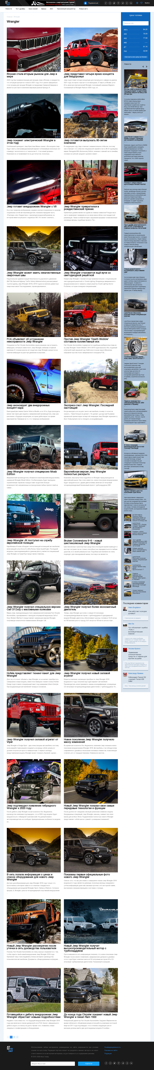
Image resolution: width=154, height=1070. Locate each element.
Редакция (108, 1053)
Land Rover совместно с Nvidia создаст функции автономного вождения (133, 138)
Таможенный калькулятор (66, 9)
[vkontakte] (131, 3)
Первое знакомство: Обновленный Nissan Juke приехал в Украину (134, 402)
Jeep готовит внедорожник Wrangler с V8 (31, 207)
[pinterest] (118, 3)
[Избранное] (141, 3)
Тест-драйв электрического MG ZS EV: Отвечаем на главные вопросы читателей (135, 226)
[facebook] (105, 3)
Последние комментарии (135, 603)
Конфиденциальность (113, 1047)
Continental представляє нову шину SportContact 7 (134, 357)
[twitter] (114, 3)
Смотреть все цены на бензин (136, 57)
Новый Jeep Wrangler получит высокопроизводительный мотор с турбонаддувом (85, 948)
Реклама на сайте (111, 1050)
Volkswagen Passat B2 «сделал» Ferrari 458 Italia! (137, 679)
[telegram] (122, 3)
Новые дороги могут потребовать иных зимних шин (134, 270)
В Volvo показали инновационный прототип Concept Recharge (134, 446)
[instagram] (110, 3)
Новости (9, 9)
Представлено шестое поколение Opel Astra (133, 491)
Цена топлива (135, 15)
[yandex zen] (126, 3)
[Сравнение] (137, 3)
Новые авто (83, 9)
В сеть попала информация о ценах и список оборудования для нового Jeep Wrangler (30, 877)
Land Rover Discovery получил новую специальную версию (135, 314)
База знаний (33, 9)
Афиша (43, 9)
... (135, 643)
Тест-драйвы (20, 9)
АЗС (51, 9)
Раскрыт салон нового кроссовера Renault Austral (134, 183)
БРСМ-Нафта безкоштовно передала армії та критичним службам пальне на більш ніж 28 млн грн (135, 92)
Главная (9, 17)
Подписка (88, 1063)
